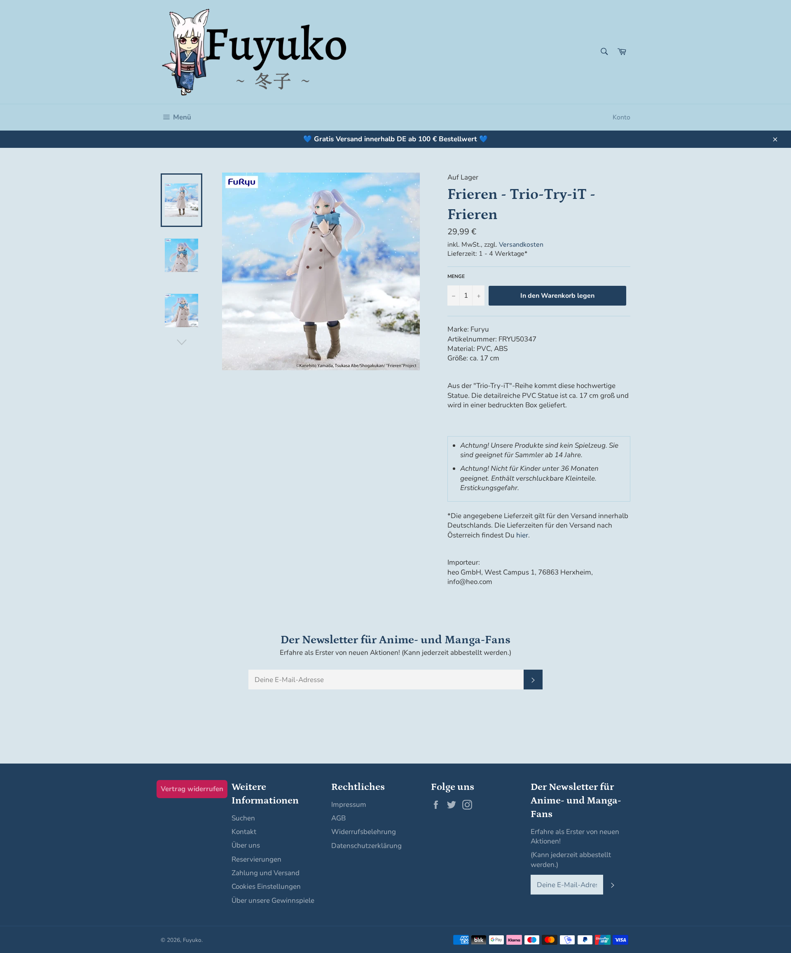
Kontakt (244, 831)
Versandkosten (521, 244)
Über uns (246, 845)
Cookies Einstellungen (266, 886)
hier (522, 535)
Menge (456, 276)
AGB (338, 818)
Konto (621, 117)
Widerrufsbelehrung (363, 831)
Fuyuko (192, 940)
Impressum (348, 804)
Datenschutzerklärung (366, 845)
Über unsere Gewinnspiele (273, 900)
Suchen (243, 818)
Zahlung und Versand (266, 873)
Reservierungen (256, 859)
